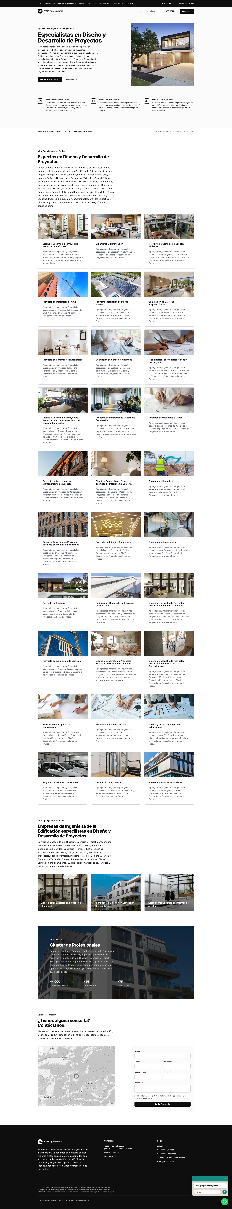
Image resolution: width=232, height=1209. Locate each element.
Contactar (185, 11)
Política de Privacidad (162, 1096)
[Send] (224, 1192)
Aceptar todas (167, 3)
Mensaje (138, 1083)
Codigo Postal (140, 1072)
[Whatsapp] (224, 1201)
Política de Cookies (165, 1150)
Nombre (138, 1051)
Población (168, 1072)
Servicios (151, 11)
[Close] (225, 1178)
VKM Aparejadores (53, 11)
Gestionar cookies (186, 3)
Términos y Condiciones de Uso (171, 1157)
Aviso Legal (162, 1146)
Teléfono (168, 1062)
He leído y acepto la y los (160, 1097)
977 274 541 (171, 11)
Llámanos (70, 79)
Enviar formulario (162, 1104)
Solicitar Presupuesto (49, 79)
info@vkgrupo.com (112, 1156)
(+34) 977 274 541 (112, 1152)
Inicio (141, 11)
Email (137, 1062)
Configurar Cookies (165, 1161)
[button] (76, 1076)
